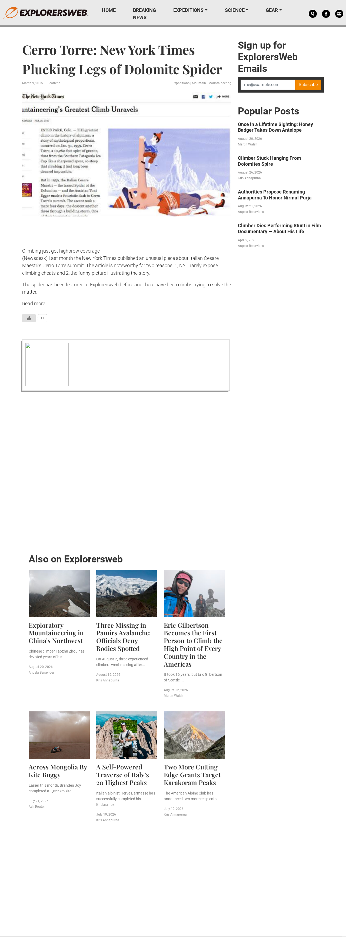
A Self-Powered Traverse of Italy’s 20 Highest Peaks (122, 774)
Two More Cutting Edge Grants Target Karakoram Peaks (192, 774)
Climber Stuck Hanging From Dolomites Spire (269, 161)
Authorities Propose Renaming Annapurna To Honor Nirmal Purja (275, 195)
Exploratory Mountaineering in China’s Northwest (56, 633)
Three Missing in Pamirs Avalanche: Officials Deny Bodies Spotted (123, 637)
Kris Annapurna (107, 680)
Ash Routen (37, 807)
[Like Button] (29, 318)
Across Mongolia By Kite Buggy (58, 770)
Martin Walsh (173, 696)
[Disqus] (126, 471)
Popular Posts (268, 111)
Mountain (199, 83)
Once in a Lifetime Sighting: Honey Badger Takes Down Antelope (275, 127)
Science (235, 10)
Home (109, 10)
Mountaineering (219, 83)
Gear (272, 10)
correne (54, 83)
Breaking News (144, 13)
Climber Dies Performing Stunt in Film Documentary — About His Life (279, 228)
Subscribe (308, 84)
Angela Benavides (42, 672)
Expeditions (188, 10)
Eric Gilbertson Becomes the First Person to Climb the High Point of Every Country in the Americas (193, 644)
